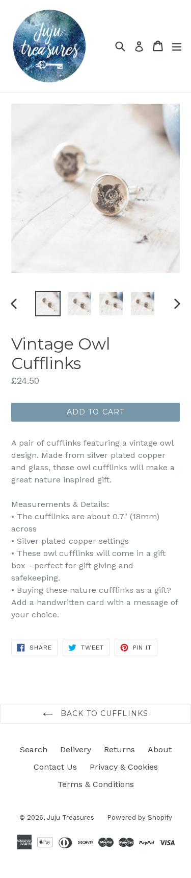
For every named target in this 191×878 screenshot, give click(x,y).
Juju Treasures (70, 817)
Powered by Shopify (139, 817)
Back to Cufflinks (103, 713)
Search (33, 749)
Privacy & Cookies (124, 767)
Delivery (75, 749)
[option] (48, 303)
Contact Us (55, 767)
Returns (119, 749)
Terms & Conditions (96, 784)
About (160, 749)
